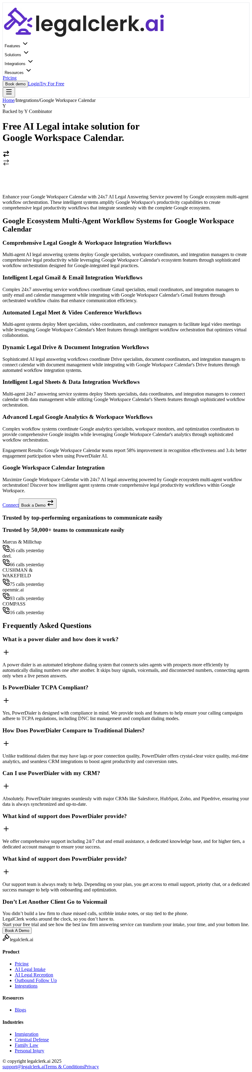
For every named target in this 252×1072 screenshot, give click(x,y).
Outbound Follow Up (36, 980)
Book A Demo (17, 930)
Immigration (26, 1034)
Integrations (16, 63)
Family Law (26, 1045)
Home (8, 100)
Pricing (10, 77)
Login (34, 83)
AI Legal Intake (30, 969)
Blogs (20, 1009)
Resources (15, 72)
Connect (10, 505)
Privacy (91, 1066)
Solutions (13, 55)
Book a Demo (34, 505)
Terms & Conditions (64, 1066)
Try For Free (52, 83)
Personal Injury (29, 1050)
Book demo (15, 84)
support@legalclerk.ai (23, 1066)
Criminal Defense (32, 1039)
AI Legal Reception (34, 974)
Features (13, 46)
